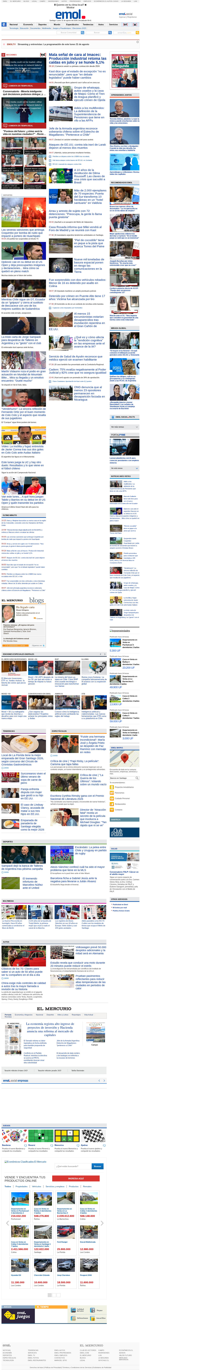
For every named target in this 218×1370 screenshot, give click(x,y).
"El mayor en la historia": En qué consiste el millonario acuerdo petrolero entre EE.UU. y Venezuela (124, 353)
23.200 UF (128, 667)
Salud (114, 849)
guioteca (115, 820)
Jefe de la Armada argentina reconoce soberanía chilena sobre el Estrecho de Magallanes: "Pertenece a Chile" (74, 131)
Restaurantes (120, 804)
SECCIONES (11, 55)
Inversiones (53, 1)
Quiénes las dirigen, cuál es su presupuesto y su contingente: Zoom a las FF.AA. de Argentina (123, 379)
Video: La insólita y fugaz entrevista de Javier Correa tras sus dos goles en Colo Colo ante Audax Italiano (22, 449)
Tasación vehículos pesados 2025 (49, 1070)
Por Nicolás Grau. (10, 641)
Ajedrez (84, 1145)
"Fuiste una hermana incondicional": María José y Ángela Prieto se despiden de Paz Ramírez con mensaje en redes (93, 744)
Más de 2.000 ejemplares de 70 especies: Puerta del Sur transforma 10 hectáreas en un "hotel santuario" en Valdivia (90, 196)
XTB (56, 694)
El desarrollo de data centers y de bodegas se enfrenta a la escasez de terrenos (68, 1055)
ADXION (122, 1353)
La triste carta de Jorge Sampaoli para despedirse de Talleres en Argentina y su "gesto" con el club (21, 340)
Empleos (87, 1)
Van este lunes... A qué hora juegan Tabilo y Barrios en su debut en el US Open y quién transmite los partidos (23, 499)
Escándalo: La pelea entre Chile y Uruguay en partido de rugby (91, 850)
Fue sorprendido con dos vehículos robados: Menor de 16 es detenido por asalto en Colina (77, 283)
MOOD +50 (6, 659)
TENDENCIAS (33, 1350)
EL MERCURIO (85, 1355)
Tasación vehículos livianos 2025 (16, 1070)
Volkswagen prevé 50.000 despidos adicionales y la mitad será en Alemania (91, 950)
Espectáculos (72, 24)
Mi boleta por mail (120, 907)
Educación (24, 28)
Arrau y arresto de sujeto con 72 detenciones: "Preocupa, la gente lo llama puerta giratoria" (75, 214)
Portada (8, 1015)
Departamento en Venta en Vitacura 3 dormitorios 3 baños (19, 1211)
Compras (118, 810)
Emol (5, 1)
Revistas (8, 1017)
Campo (42, 1)
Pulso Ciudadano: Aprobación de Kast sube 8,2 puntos (72, 381)
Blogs (26, 1)
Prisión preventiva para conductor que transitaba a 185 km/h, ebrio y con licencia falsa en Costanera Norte (124, 558)
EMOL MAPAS (117, 748)
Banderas (6, 1145)
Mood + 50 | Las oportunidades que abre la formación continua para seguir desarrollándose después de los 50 (93, 717)
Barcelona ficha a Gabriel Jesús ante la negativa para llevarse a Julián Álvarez (73, 880)
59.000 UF (116, 721)
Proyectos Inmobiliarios (124, 787)
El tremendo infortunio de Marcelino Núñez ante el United (33, 883)
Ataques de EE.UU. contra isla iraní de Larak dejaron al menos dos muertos (77, 146)
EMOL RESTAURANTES (37, 1360)
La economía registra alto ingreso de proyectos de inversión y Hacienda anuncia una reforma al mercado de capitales (50, 1029)
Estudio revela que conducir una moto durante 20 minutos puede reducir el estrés (77, 964)
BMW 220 (61, 1275)
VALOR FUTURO (125, 1355)
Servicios (113, 24)
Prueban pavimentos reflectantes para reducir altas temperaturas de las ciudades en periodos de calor (91, 982)
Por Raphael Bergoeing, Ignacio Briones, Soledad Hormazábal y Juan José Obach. (19, 631)
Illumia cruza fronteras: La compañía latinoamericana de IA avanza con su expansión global (67, 680)
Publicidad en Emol (120, 904)
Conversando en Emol (12, 694)
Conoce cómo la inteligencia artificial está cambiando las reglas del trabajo (40, 714)
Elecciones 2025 (79, 28)
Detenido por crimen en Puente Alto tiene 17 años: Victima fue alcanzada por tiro (77, 297)
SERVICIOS (32, 1353)
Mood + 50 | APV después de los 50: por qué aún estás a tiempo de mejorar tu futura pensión (14, 680)
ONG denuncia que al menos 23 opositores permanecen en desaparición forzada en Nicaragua (89, 393)
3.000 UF (127, 738)
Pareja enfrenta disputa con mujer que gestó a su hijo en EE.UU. (32, 794)
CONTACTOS (59, 1358)
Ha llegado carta (25, 607)
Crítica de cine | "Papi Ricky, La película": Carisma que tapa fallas (74, 763)
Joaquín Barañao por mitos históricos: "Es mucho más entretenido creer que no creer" (123, 263)
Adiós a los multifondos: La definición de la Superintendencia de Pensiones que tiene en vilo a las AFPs (89, 114)
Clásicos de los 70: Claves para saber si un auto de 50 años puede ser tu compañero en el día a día (22, 971)
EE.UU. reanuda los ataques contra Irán (67, 164)
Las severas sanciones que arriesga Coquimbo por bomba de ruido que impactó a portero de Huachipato (22, 233)
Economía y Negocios (23, 1015)
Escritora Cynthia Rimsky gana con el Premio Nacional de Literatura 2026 (77, 797)
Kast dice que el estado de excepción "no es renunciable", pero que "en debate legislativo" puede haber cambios (77, 74)
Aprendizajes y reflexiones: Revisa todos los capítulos (124, 173)
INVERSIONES (103, 1353)
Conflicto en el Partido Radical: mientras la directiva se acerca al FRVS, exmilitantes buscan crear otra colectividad (35, 1058)
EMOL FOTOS (33, 1358)
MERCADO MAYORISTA (123, 1359)
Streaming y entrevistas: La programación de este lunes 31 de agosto (53, 44)
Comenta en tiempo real (21, 86)
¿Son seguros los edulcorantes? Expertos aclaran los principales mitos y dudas (13, 715)
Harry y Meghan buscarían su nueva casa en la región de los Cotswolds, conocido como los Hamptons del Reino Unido (23, 523)
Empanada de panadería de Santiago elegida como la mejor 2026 (32, 825)
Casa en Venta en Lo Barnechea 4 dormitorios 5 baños (65, 1211)
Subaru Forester (18, 1275)
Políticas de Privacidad (53, 1367)
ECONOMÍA (7, 1353)
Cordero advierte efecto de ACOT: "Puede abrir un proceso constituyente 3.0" (124, 290)
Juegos (6, 1126)
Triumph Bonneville (65, 1242)
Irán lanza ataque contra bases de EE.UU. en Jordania (72, 160)
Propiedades (75, 1)
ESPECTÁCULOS (9, 1358)
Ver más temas (117, 427)
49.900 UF (116, 687)
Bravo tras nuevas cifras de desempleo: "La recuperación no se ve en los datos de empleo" (123, 208)
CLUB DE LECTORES (88, 1350)
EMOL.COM (84, 1353)
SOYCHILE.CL (103, 1360)
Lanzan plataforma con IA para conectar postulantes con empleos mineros (124, 460)
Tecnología (13, 28)
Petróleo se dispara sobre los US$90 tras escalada (71, 156)
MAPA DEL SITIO (60, 1360)
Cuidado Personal (122, 798)
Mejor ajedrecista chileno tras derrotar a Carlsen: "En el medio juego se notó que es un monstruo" (124, 236)
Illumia (58, 659)
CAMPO (101, 1350)
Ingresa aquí (76, 1178)
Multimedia (46, 28)
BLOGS (83, 1358)
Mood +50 (86, 659)
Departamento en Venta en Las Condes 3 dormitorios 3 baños (43, 1245)
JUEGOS (7, 1307)
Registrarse (132, 17)
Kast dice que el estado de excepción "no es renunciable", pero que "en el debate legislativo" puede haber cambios (23, 567)
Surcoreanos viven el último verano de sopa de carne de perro (33, 778)
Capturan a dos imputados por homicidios (67, 308)
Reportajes (76, 1015)
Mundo (57, 24)
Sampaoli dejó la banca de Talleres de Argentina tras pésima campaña (22, 867)
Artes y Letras (62, 1015)
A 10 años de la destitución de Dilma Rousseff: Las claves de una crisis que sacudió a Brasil (89, 176)
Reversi (31, 1145)
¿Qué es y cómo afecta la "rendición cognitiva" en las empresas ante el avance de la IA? (89, 342)
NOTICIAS (7, 1350)
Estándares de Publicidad (102, 1367)
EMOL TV (31, 1355)
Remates (87, 1186)
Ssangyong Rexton (88, 1275)
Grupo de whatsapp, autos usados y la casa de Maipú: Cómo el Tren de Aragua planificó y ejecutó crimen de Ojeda (89, 94)
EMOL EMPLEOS (60, 1355)
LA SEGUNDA (103, 1358)
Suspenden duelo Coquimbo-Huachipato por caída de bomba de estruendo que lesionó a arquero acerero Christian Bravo (124, 543)
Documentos (35, 28)
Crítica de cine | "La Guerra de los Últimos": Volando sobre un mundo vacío (93, 780)
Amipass (32, 694)
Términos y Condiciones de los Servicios (77, 1367)
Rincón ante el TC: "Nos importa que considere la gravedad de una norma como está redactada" (124, 318)
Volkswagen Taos (41, 1275)
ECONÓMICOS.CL (126, 1350)
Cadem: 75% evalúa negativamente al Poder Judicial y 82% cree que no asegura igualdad (77, 371)
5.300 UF (115, 650)
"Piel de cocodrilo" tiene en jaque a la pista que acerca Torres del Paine (89, 243)
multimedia (8, 901)
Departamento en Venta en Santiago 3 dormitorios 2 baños (88, 1211)
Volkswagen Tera (87, 1242)
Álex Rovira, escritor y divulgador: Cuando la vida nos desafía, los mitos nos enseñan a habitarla (124, 148)
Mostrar (70, 7)
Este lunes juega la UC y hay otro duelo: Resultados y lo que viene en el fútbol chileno (22, 465)
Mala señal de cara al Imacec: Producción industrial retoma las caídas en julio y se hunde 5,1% (77, 58)
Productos (73, 1186)
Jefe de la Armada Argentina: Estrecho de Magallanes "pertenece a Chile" (68, 1043)
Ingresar (122, 17)
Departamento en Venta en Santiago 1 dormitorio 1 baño (130, 732)
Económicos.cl (100, 1)
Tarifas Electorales (77, 1070)
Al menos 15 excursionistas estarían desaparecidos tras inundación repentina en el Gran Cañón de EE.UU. (77, 321)
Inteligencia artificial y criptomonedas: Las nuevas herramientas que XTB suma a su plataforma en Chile (67, 715)
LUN (100, 1355)
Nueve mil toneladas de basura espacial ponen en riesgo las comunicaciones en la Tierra (89, 265)
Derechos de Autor (36, 1367)
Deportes (42, 24)
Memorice (59, 1145)
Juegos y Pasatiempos (62, 28)
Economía (28, 24)
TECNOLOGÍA (8, 1360)
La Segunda (126, 1)
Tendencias (88, 24)
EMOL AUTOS (59, 1350)
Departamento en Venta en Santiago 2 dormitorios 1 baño (42, 1211)
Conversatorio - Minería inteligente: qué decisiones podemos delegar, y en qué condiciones (24, 93)
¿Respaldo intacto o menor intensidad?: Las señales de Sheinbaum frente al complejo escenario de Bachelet (122, 405)
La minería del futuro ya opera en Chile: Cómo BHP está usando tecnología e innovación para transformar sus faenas (40, 681)
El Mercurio (15, 1)
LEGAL (82, 1360)
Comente (39, 618)
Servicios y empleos (55, 1186)
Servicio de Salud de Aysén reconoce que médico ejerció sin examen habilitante (75, 358)
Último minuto (10, 515)
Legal (34, 1)
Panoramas (119, 793)
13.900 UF (116, 704)
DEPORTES (7, 1355)
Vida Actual (88, 1015)
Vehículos (36, 1186)
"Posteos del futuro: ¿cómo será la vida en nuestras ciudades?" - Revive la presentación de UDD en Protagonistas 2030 (24, 133)
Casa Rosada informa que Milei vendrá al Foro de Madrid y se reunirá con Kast (75, 228)
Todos (8, 1186)
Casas (115, 1)
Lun (135, 1)
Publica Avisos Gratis (121, 911)
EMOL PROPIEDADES (62, 1353)
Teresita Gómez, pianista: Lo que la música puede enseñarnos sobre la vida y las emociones (124, 121)
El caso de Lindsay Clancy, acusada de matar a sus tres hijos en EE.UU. (32, 809)
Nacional (14, 24)
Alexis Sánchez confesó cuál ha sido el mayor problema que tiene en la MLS (77, 868)
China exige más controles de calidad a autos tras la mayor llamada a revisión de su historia (23, 986)
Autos (64, 1)
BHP (30, 659)
